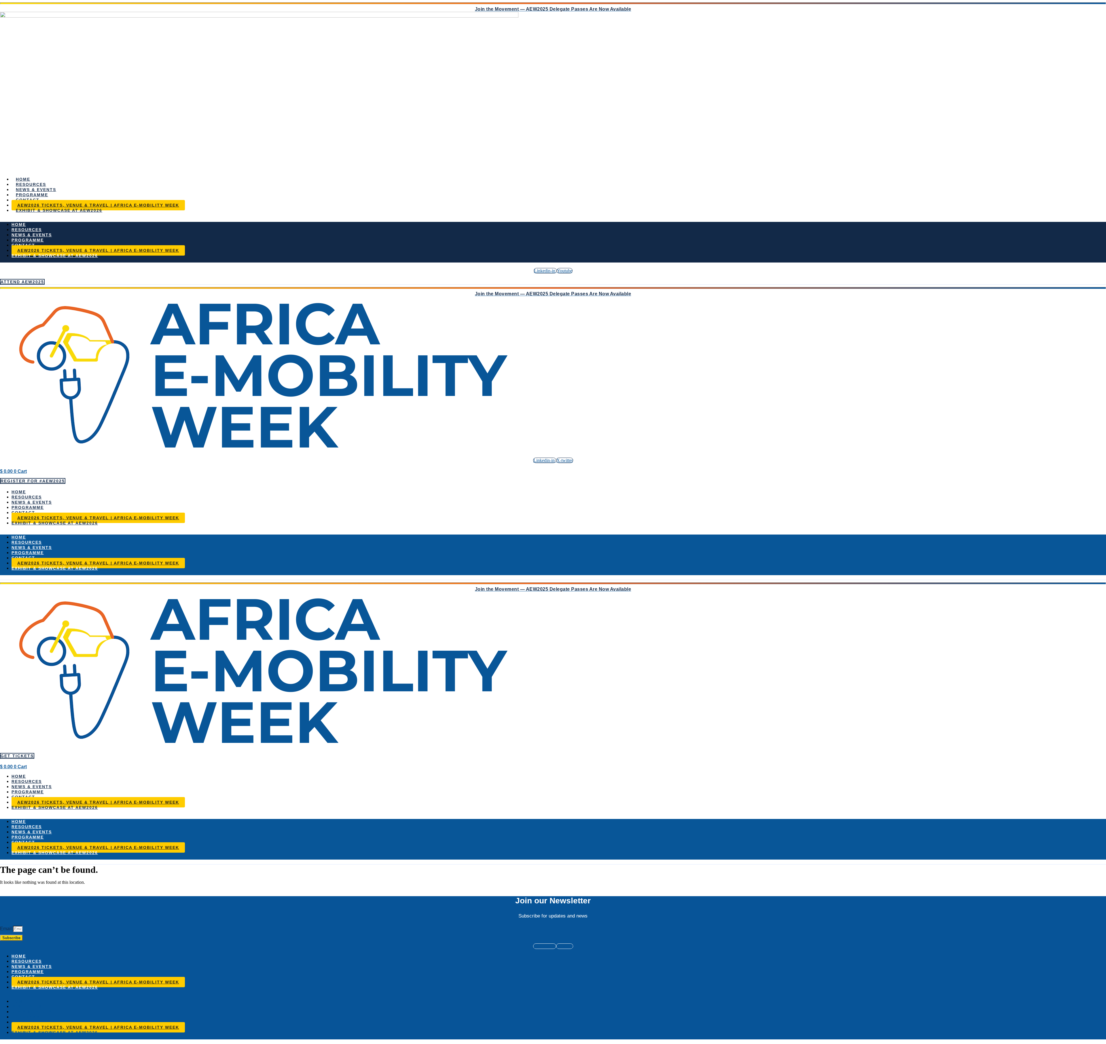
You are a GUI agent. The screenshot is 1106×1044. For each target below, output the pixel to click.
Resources (31, 184)
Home (23, 179)
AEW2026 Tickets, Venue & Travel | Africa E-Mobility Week (98, 205)
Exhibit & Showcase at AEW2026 (59, 210)
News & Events (36, 189)
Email (6, 928)
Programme (32, 194)
